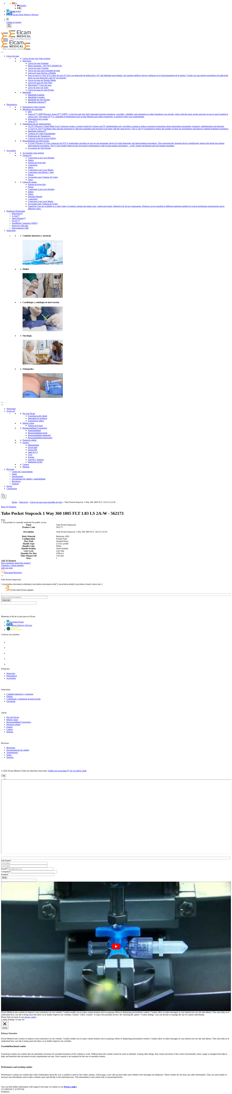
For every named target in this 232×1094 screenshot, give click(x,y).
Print (3, 520)
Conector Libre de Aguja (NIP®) (42, 138)
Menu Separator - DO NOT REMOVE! (45, 66)
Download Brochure (13, 572)
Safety (15, 11)
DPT (30, 112)
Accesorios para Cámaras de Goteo (43, 177)
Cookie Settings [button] (8, 1019)
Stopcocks (27, 61)
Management (33, 445)
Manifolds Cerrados (36, 97)
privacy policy (30, 1017)
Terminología (17, 476)
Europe (31, 457)
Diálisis (9, 696)
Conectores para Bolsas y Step (41, 172)
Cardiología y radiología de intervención (23, 699)
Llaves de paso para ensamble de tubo (44, 70)
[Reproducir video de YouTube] (116, 946)
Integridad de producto (37, 418)
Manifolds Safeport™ (37, 102)
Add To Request (8, 560)
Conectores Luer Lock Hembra (41, 158)
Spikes (31, 160)
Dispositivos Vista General (34, 107)
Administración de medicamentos (37, 124)
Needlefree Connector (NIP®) (24, 223)
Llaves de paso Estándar (38, 63)
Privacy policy (70, 1087)
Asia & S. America (36, 459)
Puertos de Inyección (37, 162)
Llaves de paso (12, 56)
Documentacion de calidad (17, 750)
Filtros (30, 167)
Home (14, 502)
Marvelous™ (17, 213)
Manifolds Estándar (36, 95)
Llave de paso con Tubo (38, 87)
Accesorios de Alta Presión (39, 148)
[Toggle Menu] (2, 52)
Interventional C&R (20, 228)
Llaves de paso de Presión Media (42, 80)
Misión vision (28, 423)
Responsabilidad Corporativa (35, 428)
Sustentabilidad (34, 430)
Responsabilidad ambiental (39, 435)
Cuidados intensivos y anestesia (19, 694)
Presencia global (29, 440)
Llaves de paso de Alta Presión (41, 90)
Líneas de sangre (30, 182)
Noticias (15, 484)
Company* (5, 871)
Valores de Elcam (35, 425)
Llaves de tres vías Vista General (36, 58)
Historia (26, 467)
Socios (9, 486)
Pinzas (30, 175)
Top (3, 776)
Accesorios (11, 150)
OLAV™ (16, 221)
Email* (4, 869)
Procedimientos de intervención (36, 141)
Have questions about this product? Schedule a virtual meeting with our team (16, 565)
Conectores (32, 165)
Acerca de (10, 411)
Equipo (26, 442)
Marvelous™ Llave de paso (39, 85)
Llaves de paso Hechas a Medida (42, 73)
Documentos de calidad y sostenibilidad (28, 479)
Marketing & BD (35, 462)
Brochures (16, 481)
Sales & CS (33, 452)
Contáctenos (11, 488)
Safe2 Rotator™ (19, 218)
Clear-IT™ (32, 121)
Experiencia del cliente (37, 416)
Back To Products (8, 507)
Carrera (26, 464)
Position (4, 874)
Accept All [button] (19, 1019)
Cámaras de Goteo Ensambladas (41, 133)
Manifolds (27, 92)
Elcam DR (32, 450)
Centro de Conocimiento (22, 471)
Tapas (30, 179)
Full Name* (6, 860)
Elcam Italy (33, 447)
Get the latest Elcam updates (22, 590)
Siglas (14, 474)
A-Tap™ (15, 216)
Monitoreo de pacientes (32, 109)
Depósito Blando (35, 196)
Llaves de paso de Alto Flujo (40, 83)
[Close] (2, 402)
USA (30, 455)
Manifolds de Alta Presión (39, 100)
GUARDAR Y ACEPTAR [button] (12, 1089)
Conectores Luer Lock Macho (40, 170)
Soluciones (11, 230)
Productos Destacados (15, 211)
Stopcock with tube (20, 225)
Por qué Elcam (29, 413)
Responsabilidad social (37, 433)
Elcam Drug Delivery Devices (25, 14)
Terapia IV (27, 155)
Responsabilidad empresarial (40, 438)
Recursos (10, 469)
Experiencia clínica (36, 421)
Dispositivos (11, 104)
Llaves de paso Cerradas (38, 68)
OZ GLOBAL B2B (78, 771)
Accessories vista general (33, 153)
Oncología (10, 701)
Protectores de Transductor (39, 136)
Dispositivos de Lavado (38, 119)
